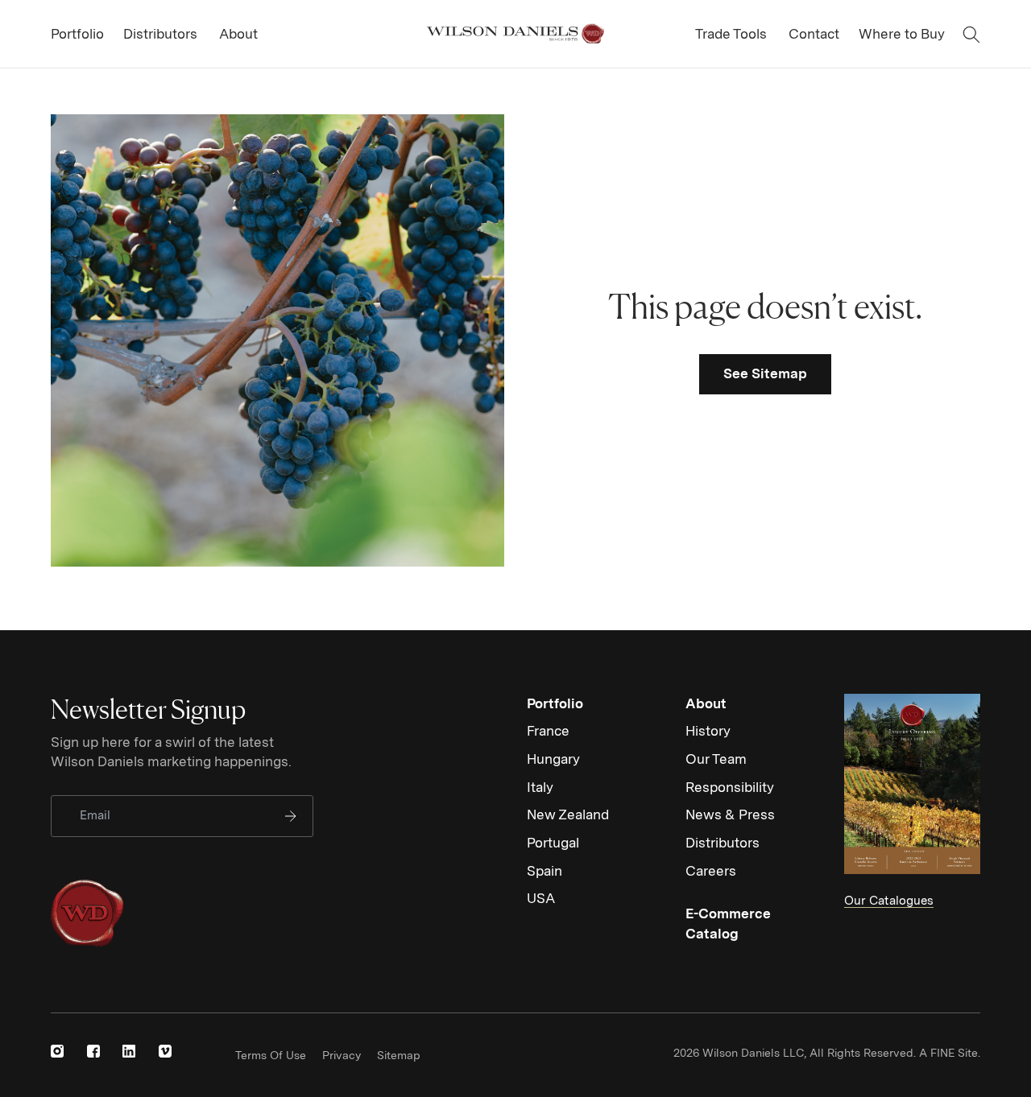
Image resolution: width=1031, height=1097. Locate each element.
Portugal (553, 843)
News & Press (730, 814)
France (548, 731)
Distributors (722, 843)
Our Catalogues (889, 900)
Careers (710, 871)
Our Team (716, 759)
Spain (544, 871)
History (708, 731)
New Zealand (568, 814)
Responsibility (729, 787)
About (706, 703)
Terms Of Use (270, 1055)
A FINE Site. (949, 1052)
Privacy (341, 1055)
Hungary (553, 759)
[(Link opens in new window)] (57, 1051)
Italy (540, 787)
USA (541, 898)
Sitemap (398, 1055)
